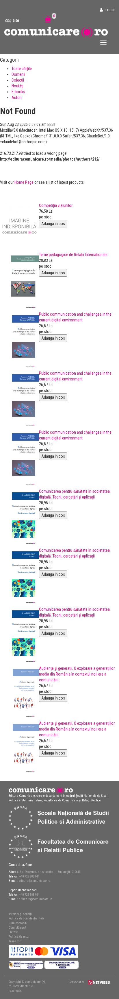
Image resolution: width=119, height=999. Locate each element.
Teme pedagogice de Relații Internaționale (73, 254)
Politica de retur (19, 937)
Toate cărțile (22, 68)
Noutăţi (17, 86)
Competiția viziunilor (55, 205)
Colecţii (18, 80)
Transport (15, 941)
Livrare (13, 932)
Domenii (18, 74)
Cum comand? (18, 923)
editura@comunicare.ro (34, 881)
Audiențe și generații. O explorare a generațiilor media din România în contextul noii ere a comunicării (77, 674)
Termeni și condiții (21, 914)
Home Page (24, 182)
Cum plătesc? (17, 928)
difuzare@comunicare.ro (35, 899)
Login (110, 10)
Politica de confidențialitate (26, 918)
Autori (17, 97)
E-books (18, 91)
